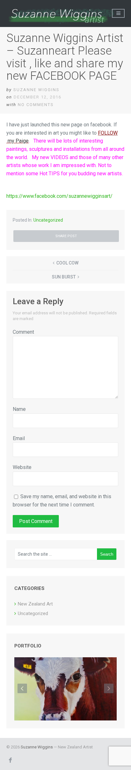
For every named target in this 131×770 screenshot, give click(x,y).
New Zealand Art (35, 604)
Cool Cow (67, 262)
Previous (22, 688)
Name (19, 409)
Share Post (66, 236)
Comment (23, 332)
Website (22, 467)
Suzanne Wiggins (36, 89)
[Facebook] (10, 760)
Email (19, 438)
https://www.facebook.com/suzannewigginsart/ (59, 196)
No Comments (36, 104)
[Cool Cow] (65, 689)
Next (109, 688)
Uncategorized (48, 220)
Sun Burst (64, 276)
